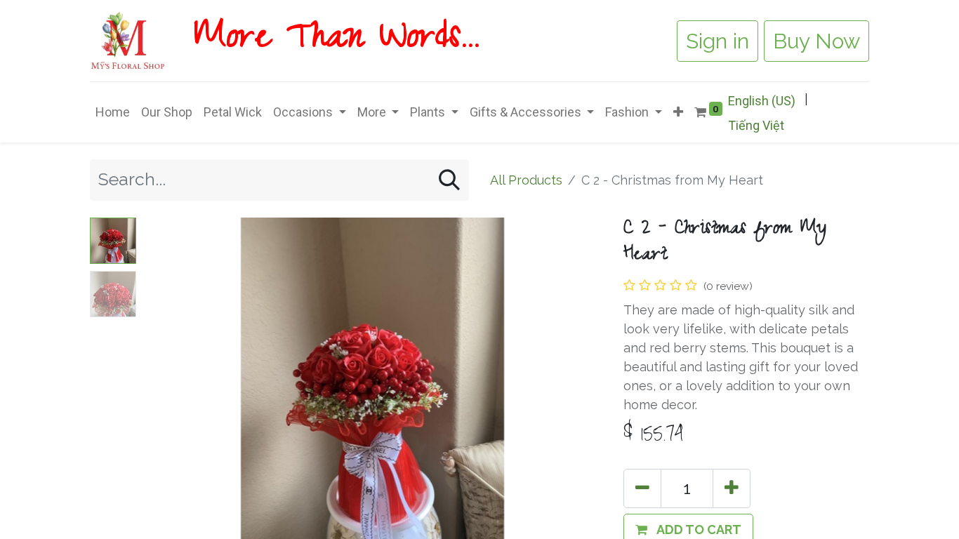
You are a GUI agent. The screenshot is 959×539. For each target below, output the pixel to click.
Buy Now (816, 41)
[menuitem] (112, 112)
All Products (526, 180)
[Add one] (731, 488)
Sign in (717, 41)
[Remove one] (642, 488)
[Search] (449, 180)
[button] (678, 112)
